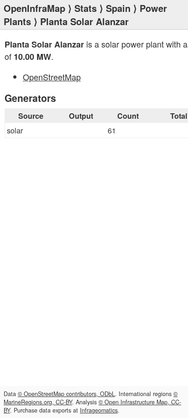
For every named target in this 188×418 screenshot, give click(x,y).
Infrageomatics (99, 410)
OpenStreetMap (52, 77)
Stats (85, 8)
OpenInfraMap (34, 8)
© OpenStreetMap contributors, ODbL (66, 394)
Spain (118, 8)
